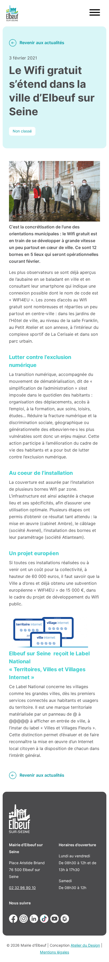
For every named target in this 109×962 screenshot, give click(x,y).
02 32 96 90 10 (22, 888)
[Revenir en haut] (97, 950)
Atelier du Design (85, 945)
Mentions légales (54, 952)
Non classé (22, 131)
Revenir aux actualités (42, 42)
